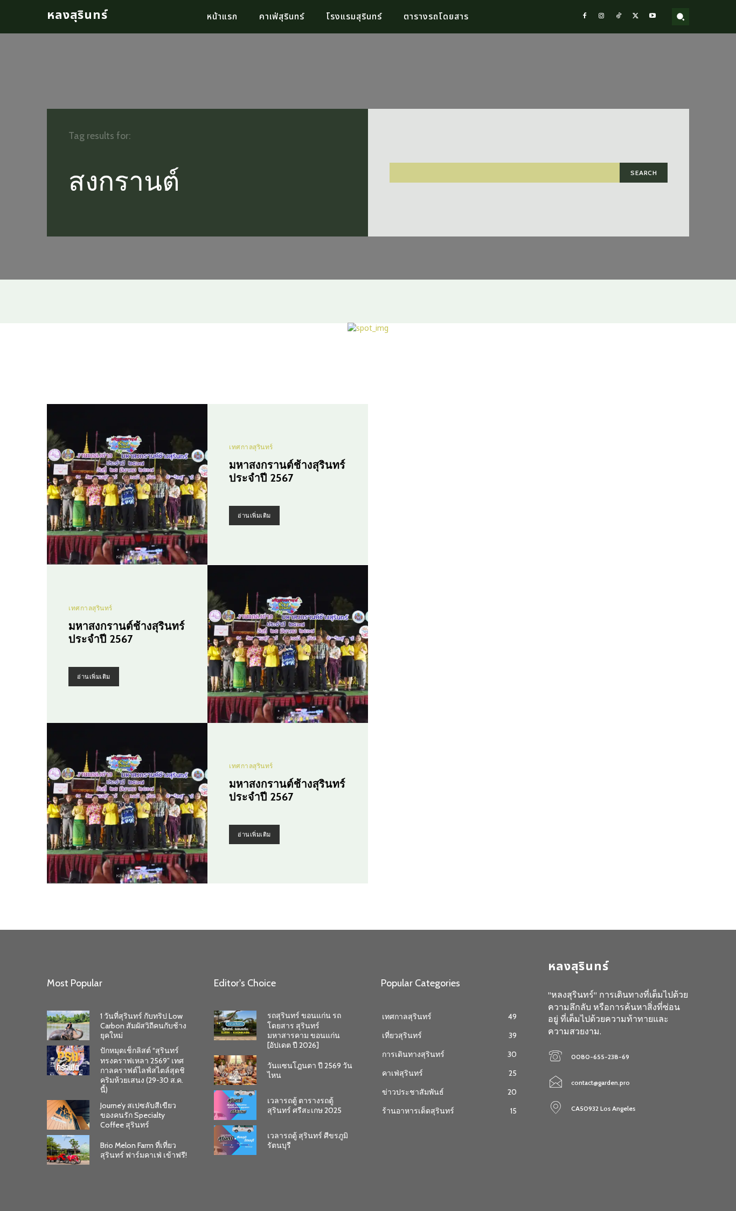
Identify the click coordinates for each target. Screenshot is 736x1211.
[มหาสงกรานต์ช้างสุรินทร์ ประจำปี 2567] (127, 484)
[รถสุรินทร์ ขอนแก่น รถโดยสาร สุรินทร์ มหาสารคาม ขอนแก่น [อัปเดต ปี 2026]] (235, 1025)
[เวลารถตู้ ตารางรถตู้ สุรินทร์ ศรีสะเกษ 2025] (235, 1105)
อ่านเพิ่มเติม (254, 515)
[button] (680, 16)
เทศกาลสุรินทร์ (251, 447)
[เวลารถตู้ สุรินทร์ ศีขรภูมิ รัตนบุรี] (235, 1140)
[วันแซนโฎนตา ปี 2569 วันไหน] (235, 1070)
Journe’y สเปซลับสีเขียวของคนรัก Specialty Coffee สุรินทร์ (138, 1115)
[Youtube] (652, 17)
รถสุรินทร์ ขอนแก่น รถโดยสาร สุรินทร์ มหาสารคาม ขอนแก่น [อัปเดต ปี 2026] (304, 1030)
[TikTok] (618, 17)
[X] (636, 17)
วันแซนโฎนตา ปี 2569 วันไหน (309, 1070)
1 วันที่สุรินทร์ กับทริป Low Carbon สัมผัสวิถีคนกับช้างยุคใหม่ (143, 1025)
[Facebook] (585, 17)
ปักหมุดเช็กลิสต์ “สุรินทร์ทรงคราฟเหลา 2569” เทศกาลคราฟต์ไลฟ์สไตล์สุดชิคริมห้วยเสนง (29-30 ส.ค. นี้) (142, 1070)
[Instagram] (602, 17)
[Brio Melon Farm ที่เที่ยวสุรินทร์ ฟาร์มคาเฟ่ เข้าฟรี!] (68, 1150)
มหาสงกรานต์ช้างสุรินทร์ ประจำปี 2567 (287, 471)
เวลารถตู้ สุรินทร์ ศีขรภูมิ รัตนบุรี (307, 1140)
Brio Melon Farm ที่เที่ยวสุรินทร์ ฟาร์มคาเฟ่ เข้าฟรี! (143, 1150)
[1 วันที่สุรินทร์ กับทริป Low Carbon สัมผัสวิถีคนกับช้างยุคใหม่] (68, 1025)
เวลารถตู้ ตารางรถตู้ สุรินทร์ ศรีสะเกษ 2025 (304, 1105)
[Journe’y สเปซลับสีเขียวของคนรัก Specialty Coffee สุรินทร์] (68, 1115)
